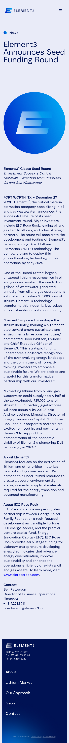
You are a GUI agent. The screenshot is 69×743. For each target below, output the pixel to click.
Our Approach (18, 693)
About (11, 672)
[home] (19, 10)
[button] (60, 10)
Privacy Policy (49, 736)
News (11, 703)
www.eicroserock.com (21, 575)
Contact (13, 713)
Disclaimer (36, 736)
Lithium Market (19, 682)
